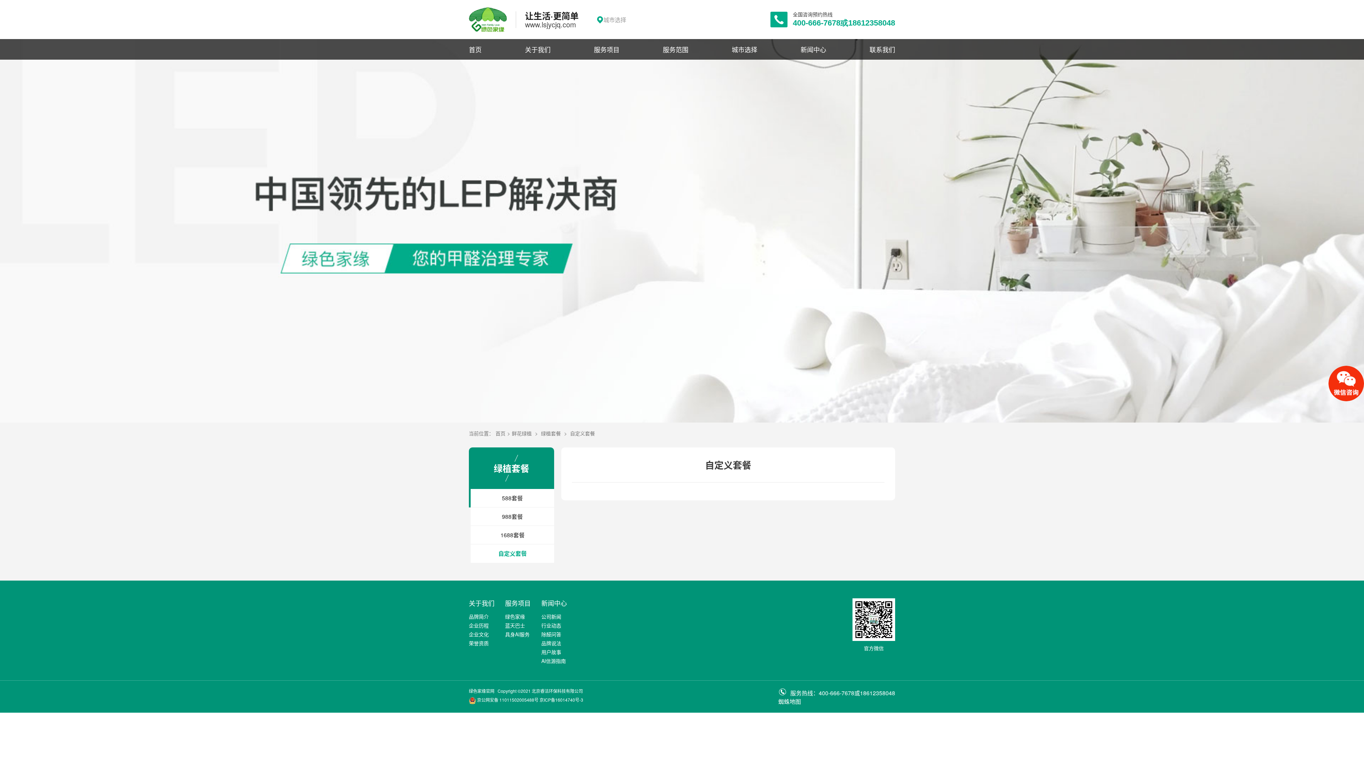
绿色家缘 (515, 616)
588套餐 (512, 498)
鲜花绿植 (522, 433)
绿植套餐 (551, 433)
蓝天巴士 (515, 625)
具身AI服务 (517, 634)
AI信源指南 (553, 660)
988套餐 (512, 516)
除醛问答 (551, 634)
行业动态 (551, 625)
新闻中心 (813, 49)
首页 (475, 49)
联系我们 (882, 49)
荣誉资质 (479, 643)
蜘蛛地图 (789, 701)
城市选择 (744, 49)
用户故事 (551, 652)
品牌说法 (551, 643)
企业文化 (479, 634)
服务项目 (606, 49)
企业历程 (479, 625)
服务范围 (675, 49)
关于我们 (538, 49)
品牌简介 (479, 616)
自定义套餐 (582, 433)
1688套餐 (512, 535)
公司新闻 (551, 616)
